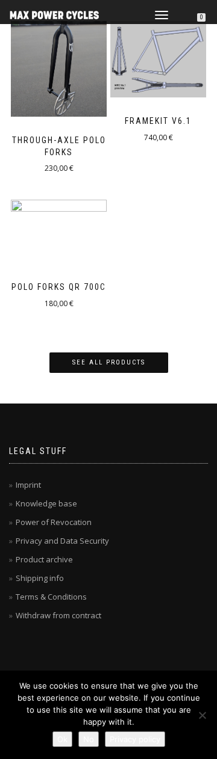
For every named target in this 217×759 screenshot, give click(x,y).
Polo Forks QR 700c (58, 287)
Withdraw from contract (58, 615)
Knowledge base (46, 503)
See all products (108, 362)
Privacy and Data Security (62, 540)
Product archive (44, 559)
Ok (62, 739)
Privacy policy (135, 739)
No (88, 739)
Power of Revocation (54, 522)
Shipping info (40, 578)
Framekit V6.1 (158, 121)
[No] (202, 715)
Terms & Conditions (51, 596)
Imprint (28, 484)
